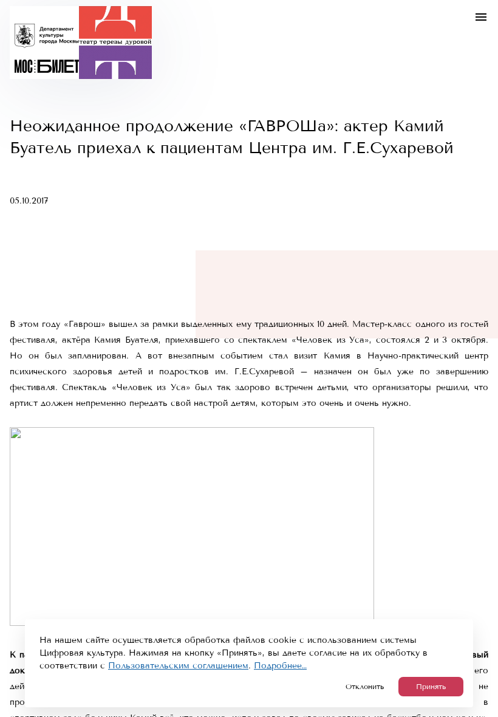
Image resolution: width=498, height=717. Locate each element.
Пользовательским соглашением (178, 665)
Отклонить (365, 686)
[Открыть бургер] (481, 17)
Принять (431, 686)
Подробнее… (280, 665)
